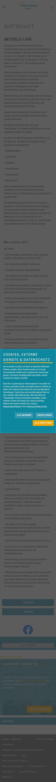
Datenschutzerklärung (12, 406)
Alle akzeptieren (43, 423)
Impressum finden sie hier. (37, 406)
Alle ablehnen (24, 415)
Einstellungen (44, 415)
